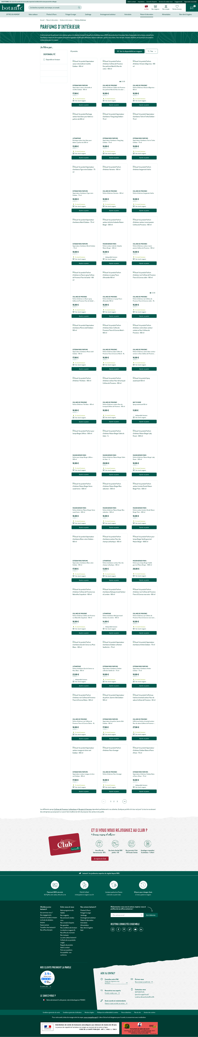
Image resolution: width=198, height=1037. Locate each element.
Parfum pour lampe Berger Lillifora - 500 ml (83, 458)
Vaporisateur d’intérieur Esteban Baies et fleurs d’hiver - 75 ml (143, 775)
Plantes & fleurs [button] (52, 14)
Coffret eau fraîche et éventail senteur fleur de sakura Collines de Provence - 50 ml (143, 723)
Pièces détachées (126, 1012)
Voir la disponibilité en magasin (130, 51)
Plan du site (137, 1012)
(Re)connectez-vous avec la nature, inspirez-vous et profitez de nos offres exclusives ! (128, 908)
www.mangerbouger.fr (91, 1017)
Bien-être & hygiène (86, 928)
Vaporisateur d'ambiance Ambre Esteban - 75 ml (142, 669)
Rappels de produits (66, 945)
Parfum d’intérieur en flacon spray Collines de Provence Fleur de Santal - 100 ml (83, 301)
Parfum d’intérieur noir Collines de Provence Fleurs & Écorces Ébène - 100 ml (84, 723)
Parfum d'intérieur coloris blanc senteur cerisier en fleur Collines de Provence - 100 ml (144, 354)
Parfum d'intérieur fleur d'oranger (112, 774)
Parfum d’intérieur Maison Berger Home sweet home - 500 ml (84, 511)
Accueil (42, 20)
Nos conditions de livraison (68, 928)
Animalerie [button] (127, 14)
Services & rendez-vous (166, 1)
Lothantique (72, 809)
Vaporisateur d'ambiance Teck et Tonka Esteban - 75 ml (144, 141)
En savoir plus (44, 986)
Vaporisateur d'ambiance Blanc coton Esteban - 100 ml (83, 564)
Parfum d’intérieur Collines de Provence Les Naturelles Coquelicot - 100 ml (84, 616)
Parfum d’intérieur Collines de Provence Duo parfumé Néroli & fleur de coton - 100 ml (114, 89)
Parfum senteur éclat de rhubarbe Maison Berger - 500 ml (112, 247)
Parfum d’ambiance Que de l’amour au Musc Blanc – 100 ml (83, 669)
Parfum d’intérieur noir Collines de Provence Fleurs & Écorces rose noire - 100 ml (144, 618)
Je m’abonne (150, 915)
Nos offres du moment (67, 933)
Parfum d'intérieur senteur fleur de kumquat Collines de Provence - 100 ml (114, 405)
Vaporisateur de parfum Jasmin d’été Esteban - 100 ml (113, 722)
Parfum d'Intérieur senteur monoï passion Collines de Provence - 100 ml (143, 247)
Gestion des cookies (149, 1012)
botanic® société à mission (48, 917)
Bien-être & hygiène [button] (185, 14)
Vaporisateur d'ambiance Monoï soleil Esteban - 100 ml (83, 352)
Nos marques (64, 935)
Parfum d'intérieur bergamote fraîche (143, 193)
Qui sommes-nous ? (46, 913)
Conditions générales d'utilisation (72, 1012)
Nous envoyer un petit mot (142, 982)
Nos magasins (64, 915)
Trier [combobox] (151, 51)
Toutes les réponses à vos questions (112, 982)
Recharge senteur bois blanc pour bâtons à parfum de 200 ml (82, 141)
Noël (81, 930)
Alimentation (84, 925)
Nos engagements (45, 915)
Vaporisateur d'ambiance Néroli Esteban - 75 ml (84, 247)
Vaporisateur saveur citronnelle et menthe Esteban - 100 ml (82, 88)
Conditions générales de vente (51, 1012)
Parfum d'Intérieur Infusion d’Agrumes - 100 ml (144, 88)
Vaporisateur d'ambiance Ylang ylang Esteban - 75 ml (113, 141)
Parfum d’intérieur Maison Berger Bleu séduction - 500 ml (113, 511)
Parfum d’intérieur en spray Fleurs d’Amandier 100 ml (112, 300)
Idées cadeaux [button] (33, 14)
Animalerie (83, 923)
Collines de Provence (61, 809)
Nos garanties (64, 925)
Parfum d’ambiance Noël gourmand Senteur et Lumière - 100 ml (113, 616)
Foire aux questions (66, 950)
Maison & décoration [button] (146, 14)
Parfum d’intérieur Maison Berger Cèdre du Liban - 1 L (114, 458)
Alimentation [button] (166, 14)
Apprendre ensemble (190, 1)
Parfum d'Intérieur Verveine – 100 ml (113, 193)
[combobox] (53, 7)
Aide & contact (132, 1)
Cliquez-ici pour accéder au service (115, 1003)
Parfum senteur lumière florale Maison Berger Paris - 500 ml (144, 511)
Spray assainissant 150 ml (140, 404)
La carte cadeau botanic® (68, 938)
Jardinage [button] (88, 14)
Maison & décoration (52, 20)
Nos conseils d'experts (67, 923)
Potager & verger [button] (70, 14)
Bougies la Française (85, 809)
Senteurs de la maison (66, 20)
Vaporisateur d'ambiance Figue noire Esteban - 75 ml (83, 194)
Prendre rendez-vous (111, 993)
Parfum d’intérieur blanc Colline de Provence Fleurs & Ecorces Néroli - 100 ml (114, 354)
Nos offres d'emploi (46, 930)
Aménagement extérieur (88, 918)
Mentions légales (89, 1012)
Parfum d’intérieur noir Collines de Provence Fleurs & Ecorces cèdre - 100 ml (144, 301)
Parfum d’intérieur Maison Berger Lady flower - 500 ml (144, 458)
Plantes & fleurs (85, 910)
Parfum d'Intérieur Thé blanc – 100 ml (83, 404)
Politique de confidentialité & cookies (107, 1012)
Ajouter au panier (84, 105)
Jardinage (83, 915)
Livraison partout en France (113, 892)
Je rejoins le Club (100, 858)
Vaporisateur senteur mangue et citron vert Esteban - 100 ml (83, 775)
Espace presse (44, 925)
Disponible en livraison (53, 59)
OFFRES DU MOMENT (13, 14)
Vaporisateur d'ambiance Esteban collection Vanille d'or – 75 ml (112, 669)
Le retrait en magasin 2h (67, 930)
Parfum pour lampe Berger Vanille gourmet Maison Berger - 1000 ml (142, 564)
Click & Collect (84, 892)
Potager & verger (85, 913)
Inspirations (141, 1)
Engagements (178, 1)
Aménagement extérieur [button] (108, 14)
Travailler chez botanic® (47, 927)
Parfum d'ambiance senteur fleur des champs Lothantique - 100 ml (113, 564)
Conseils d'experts (152, 1)
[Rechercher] (79, 7)
